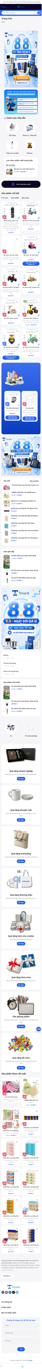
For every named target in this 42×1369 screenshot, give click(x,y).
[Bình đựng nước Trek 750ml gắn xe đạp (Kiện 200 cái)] (11, 210)
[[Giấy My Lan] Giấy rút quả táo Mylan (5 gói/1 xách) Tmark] (31, 1235)
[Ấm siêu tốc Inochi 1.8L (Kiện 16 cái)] (12, 399)
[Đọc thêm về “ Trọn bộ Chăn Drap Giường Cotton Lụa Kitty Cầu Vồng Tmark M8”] (4, 1093)
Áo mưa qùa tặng (27, 410)
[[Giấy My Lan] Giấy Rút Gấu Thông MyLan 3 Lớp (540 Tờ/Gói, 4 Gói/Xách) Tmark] (11, 1206)
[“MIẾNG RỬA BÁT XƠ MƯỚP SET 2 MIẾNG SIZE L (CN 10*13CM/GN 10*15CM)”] (6, 495)
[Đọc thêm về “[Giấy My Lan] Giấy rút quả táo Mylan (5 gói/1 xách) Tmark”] (24, 1242)
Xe (4, 228)
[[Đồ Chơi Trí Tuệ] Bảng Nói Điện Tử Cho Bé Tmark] (6, 503)
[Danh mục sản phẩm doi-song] (12, 129)
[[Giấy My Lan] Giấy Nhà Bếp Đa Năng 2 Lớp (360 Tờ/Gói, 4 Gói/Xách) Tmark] (6, 518)
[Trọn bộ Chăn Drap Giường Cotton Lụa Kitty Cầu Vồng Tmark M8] (6, 487)
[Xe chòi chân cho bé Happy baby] (11, 308)
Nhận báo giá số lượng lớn (31, 263)
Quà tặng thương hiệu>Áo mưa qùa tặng (30, 412)
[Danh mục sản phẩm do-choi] (29, 147)
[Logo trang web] (21, 7)
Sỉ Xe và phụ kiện (14, 226)
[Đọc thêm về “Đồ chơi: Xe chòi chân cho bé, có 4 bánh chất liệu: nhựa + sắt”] (4, 251)
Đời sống (5, 223)
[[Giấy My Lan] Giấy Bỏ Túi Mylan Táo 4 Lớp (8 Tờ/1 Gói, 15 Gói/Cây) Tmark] (6, 511)
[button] (24, 251)
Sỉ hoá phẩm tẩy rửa (29, 1130)
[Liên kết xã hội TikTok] (13, 1292)
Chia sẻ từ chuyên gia (10, 671)
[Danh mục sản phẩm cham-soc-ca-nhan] (12, 147)
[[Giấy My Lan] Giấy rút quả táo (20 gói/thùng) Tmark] (11, 1235)
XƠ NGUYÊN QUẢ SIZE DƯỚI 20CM (23, 555)
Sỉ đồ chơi (6, 1133)
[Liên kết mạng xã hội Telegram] (17, 1292)
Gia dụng (31, 1102)
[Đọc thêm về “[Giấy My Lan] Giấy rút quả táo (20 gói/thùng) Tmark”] (4, 1242)
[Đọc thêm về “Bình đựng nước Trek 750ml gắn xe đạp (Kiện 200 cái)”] (4, 217)
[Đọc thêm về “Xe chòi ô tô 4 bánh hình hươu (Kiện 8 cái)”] (24, 344)
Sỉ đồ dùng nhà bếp (12, 410)
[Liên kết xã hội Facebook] (2, 1292)
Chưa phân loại (7, 1099)
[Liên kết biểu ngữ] (21, 102)
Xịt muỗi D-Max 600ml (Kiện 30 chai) (23, 578)
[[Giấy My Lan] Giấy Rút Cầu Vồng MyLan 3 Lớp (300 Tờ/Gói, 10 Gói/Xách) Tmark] (6, 525)
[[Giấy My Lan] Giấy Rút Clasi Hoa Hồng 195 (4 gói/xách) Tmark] (6, 533)
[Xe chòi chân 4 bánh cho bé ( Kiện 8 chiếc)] (31, 277)
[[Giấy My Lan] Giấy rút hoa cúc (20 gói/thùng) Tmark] (31, 1206)
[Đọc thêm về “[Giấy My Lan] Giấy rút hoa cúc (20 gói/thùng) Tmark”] (24, 1213)
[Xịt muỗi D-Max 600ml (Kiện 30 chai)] (6, 580)
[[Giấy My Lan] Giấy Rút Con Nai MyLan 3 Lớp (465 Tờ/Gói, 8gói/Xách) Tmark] (6, 540)
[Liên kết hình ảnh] (13, 1287)
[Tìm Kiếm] (38, 12)
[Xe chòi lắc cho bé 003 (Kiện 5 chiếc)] (11, 337)
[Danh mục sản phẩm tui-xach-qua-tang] (31, 730)
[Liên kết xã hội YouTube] (6, 1292)
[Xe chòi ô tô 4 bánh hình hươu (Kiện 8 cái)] (31, 337)
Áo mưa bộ (29, 408)
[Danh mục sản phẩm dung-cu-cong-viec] (29, 129)
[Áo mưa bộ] (29, 399)
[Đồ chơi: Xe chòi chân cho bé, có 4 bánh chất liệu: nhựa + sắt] (11, 244)
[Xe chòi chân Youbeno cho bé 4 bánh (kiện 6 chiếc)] (31, 308)
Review (5, 655)
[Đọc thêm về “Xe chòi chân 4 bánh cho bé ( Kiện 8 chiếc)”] (24, 284)
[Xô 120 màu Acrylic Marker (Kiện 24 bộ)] (6, 573)
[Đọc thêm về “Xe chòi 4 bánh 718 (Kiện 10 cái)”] (4, 284)
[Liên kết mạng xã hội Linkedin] (9, 1292)
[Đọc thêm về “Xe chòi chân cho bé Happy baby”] (4, 315)
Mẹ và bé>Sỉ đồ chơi (33, 322)
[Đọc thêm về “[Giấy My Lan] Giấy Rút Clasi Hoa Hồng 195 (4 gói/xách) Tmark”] (4, 1183)
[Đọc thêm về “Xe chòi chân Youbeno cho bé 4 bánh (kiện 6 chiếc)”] (24, 315)
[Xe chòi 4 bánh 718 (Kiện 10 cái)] (11, 277)
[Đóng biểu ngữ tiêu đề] (39, 2)
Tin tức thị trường (9, 663)
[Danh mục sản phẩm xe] (11, 730)
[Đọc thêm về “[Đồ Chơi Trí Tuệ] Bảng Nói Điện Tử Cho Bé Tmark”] (4, 1127)
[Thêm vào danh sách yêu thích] (17, 204)
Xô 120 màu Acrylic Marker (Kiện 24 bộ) (24, 570)
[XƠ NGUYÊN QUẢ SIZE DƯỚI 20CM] (6, 562)
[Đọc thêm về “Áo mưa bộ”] (24, 404)
